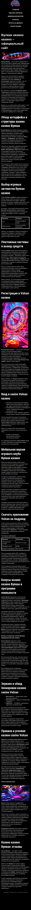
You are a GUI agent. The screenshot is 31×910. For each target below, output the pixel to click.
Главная (15, 9)
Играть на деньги (16, 23)
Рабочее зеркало (15, 13)
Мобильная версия (15, 16)
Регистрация (15, 26)
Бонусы (15, 19)
